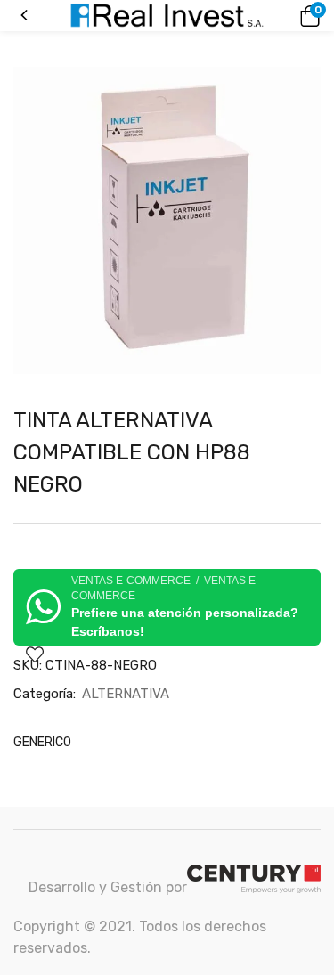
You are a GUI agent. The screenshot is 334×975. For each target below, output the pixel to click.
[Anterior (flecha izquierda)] (31, 487)
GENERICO (42, 742)
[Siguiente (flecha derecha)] (303, 487)
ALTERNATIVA (125, 694)
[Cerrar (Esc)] (314, 19)
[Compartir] (275, 19)
